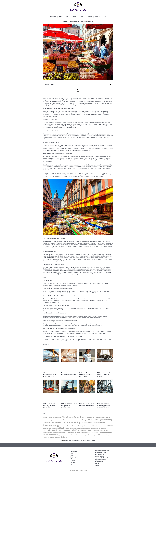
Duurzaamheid (88, 417)
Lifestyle (74, 16)
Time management (93, 435)
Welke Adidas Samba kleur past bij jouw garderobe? (49, 405)
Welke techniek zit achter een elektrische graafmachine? (69, 405)
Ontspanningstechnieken (69, 430)
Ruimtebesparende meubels (59, 432)
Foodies (97, 16)
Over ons (97, 463)
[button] (110, 84)
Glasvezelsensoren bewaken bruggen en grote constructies (49, 374)
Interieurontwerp (65, 425)
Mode (82, 16)
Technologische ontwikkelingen (79, 435)
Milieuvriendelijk (55, 428)
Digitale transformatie (72, 417)
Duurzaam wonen (102, 417)
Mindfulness (64, 428)
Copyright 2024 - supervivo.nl (78, 470)
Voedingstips (57, 437)
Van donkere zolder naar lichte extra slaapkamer (69, 373)
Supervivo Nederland (101, 458)
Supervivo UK (99, 461)
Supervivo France (100, 454)
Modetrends (102, 428)
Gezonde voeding (71, 422)
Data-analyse (56, 417)
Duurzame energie (48, 420)
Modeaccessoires (94, 428)
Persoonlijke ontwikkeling (99, 430)
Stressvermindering (51, 435)
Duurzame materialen (58, 420)
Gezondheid (85, 423)
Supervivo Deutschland (102, 450)
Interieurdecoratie (97, 422)
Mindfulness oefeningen (75, 428)
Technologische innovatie (65, 435)
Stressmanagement (104, 432)
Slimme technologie (91, 432)
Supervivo (52, 16)
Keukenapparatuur (101, 425)
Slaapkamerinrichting (82, 432)
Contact (97, 465)
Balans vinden (47, 417)
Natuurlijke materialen (51, 430)
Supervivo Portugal (100, 459)
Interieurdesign (51, 425)
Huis (60, 16)
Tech (105, 16)
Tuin (67, 16)
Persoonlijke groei (85, 430)
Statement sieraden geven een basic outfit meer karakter (85, 374)
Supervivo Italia (99, 456)
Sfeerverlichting (71, 432)
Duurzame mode (68, 420)
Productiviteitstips (47, 432)
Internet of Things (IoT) (89, 425)
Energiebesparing (103, 419)
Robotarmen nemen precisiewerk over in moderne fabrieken (103, 405)
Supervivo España (100, 452)
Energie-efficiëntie (88, 420)
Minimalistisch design (85, 428)
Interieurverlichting (77, 425)
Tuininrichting (104, 435)
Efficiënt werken (77, 420)
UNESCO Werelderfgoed (48, 437)
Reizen (90, 16)
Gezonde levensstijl (52, 422)
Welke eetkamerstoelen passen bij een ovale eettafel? (104, 374)
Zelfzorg (63, 437)
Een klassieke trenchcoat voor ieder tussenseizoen (86, 404)
